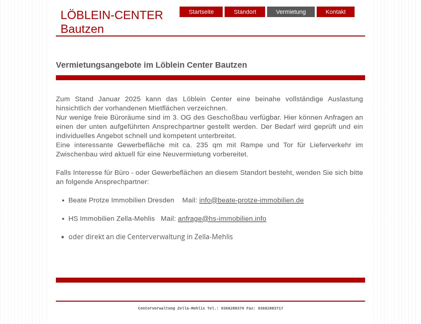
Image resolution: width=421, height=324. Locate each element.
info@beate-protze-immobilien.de (251, 200)
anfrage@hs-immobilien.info (222, 218)
